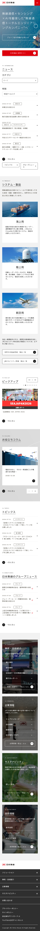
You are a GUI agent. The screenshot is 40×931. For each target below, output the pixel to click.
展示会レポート (12, 678)
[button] (29, 380)
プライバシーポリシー (10, 908)
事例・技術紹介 (8, 879)
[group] (20, 466)
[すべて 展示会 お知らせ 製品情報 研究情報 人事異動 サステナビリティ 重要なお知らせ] (20, 80)
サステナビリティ (9, 893)
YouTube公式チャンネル (11, 920)
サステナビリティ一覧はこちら (18, 794)
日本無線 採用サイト (18, 53)
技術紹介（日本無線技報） (16, 673)
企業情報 (5, 886)
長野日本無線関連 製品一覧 (15, 352)
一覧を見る (11, 159)
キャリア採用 (11, 838)
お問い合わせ (7, 900)
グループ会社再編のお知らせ (18, 37)
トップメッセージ (12, 719)
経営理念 (9, 730)
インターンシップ (12, 833)
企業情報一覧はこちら (18, 743)
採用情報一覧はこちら (18, 847)
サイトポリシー (7, 912)
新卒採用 (9, 827)
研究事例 (9, 668)
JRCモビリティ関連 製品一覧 (16, 361)
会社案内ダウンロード (10, 916)
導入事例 (9, 662)
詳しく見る (10, 784)
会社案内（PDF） (13, 735)
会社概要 (9, 724)
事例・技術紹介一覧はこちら (18, 687)
